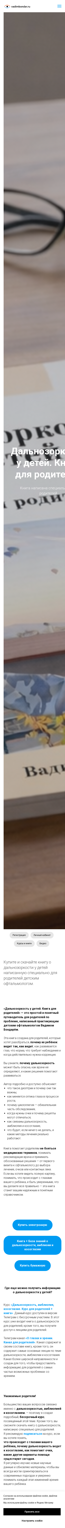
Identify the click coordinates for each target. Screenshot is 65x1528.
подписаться (32, 1433)
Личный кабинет (42, 935)
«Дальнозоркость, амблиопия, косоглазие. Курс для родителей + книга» (29, 1309)
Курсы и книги (24, 943)
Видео (43, 943)
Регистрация (19, 935)
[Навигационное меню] (59, 6)
